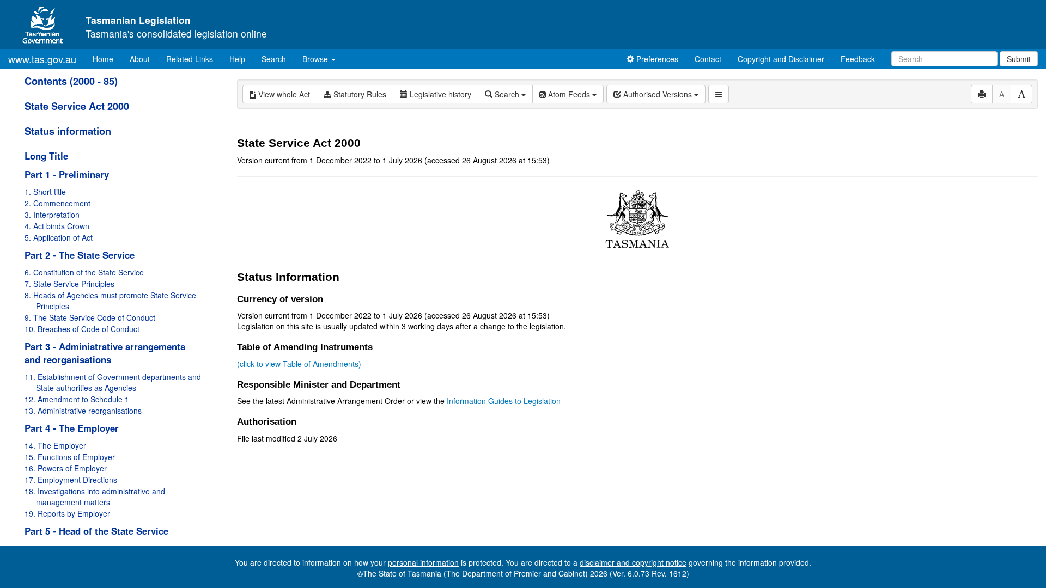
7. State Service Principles (69, 283)
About (140, 58)
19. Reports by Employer (67, 513)
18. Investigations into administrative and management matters (95, 496)
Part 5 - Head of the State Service (96, 530)
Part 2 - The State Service (80, 254)
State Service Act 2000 (77, 106)
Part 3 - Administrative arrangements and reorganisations (105, 353)
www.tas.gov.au (42, 59)
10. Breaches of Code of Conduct (82, 328)
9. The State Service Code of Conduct (90, 317)
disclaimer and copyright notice (633, 562)
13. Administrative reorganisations (83, 410)
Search (274, 58)
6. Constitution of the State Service (84, 272)
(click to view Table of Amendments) (299, 363)
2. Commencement (57, 203)
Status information (68, 131)
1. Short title (45, 191)
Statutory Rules (358, 94)
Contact (708, 58)
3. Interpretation (52, 214)
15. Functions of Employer (70, 456)
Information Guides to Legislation (504, 400)
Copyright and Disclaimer (781, 58)
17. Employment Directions (71, 479)
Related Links (189, 58)
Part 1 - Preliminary (67, 174)
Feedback (858, 58)
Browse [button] (316, 58)
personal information (423, 562)
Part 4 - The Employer (72, 427)
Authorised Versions (657, 94)
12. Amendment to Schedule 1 (77, 399)
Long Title (46, 155)
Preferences (656, 58)
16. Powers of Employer (66, 468)
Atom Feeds (569, 94)
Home (107, 58)
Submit (1019, 58)
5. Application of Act (59, 237)
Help (237, 58)
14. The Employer (55, 445)
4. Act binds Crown (57, 225)
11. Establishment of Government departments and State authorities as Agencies (113, 382)
